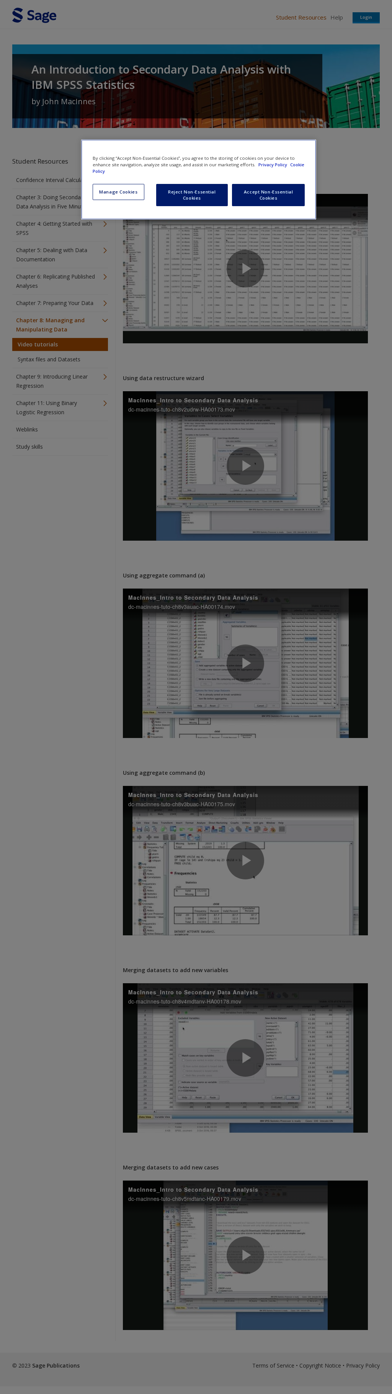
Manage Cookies (118, 192)
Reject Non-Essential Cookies (192, 195)
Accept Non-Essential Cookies (268, 195)
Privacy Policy (273, 164)
